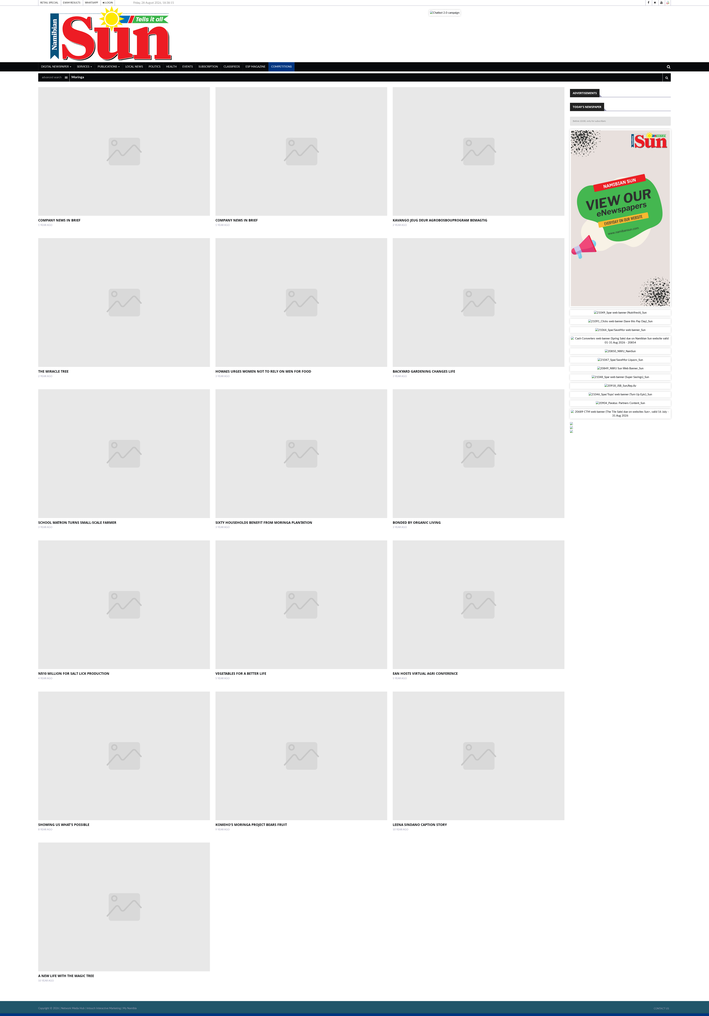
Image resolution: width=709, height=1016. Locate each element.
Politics (154, 66)
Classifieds (232, 66)
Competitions (281, 66)
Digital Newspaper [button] (55, 66)
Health (171, 66)
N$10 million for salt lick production (73, 673)
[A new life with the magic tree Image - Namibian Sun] (124, 907)
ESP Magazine (256, 66)
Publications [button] (108, 66)
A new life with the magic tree (66, 976)
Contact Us (661, 1009)
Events (187, 66)
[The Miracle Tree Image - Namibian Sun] (124, 302)
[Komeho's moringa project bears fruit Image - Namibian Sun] (301, 756)
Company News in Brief (59, 220)
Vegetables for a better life (240, 673)
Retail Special (49, 3)
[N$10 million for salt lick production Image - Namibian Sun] (124, 604)
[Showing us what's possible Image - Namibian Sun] (124, 756)
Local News (134, 66)
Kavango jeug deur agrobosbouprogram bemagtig (440, 220)
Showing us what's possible (63, 824)
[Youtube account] (661, 3)
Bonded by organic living (417, 522)
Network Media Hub (73, 1008)
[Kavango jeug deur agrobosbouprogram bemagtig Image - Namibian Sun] (478, 151)
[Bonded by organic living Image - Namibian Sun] (478, 453)
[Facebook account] (648, 3)
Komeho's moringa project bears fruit (251, 824)
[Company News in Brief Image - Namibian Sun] (124, 151)
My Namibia (130, 1008)
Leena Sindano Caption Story (420, 824)
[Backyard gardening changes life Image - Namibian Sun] (478, 302)
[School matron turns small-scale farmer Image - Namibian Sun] (124, 453)
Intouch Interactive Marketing (104, 1008)
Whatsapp (91, 3)
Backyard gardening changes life (424, 371)
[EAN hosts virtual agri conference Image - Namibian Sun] (478, 604)
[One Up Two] (668, 3)
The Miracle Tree (53, 371)
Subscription (208, 66)
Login (109, 3)
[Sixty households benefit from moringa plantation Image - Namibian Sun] (301, 453)
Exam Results (71, 3)
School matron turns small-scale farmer (77, 522)
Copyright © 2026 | (49, 1008)
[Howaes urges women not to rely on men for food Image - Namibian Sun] (301, 302)
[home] (142, 33)
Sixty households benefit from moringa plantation (263, 522)
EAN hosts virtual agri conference (425, 673)
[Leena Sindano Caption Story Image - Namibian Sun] (478, 756)
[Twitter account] (655, 3)
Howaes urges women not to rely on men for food (263, 371)
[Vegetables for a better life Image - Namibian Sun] (301, 604)
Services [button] (83, 66)
